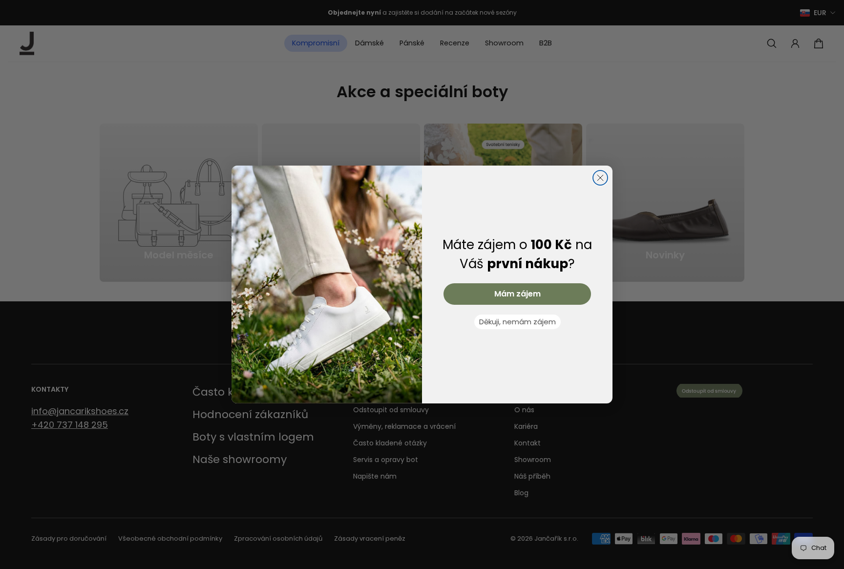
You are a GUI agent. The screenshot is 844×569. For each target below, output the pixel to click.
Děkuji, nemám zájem (517, 321)
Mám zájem (517, 293)
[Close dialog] (600, 177)
